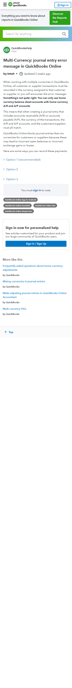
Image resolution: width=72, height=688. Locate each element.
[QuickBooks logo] (17, 4)
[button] (5, 4)
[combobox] (35, 34)
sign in (37, 190)
